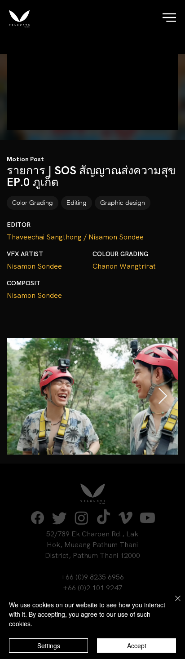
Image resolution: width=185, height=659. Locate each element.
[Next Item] (163, 396)
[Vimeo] (125, 517)
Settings (48, 645)
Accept (136, 645)
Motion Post (25, 159)
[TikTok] (103, 517)
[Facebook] (37, 517)
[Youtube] (147, 517)
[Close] (172, 604)
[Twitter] (59, 517)
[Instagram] (81, 517)
